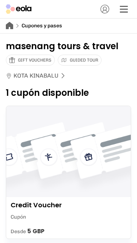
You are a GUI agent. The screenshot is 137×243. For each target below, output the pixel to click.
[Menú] (124, 9)
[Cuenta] (105, 9)
